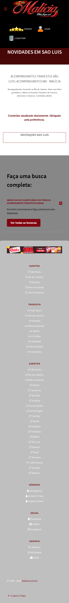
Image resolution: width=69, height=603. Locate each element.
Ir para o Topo (18, 595)
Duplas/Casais (35, 501)
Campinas (36, 351)
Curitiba (36, 336)
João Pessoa (36, 462)
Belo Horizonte (36, 287)
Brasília (36, 282)
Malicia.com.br (30, 580)
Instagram (35, 529)
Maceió (36, 447)
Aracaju (36, 467)
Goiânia (36, 400)
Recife (36, 331)
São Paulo (35, 271)
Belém (36, 436)
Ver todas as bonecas (24, 223)
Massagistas (35, 490)
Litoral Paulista (36, 292)
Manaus (36, 472)
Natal (36, 452)
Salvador (36, 341)
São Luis (35, 441)
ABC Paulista (36, 346)
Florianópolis (36, 405)
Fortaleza (36, 431)
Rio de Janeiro (35, 277)
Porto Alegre (36, 410)
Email (36, 557)
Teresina (36, 457)
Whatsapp (35, 552)
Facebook (36, 519)
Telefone (36, 547)
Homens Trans (35, 495)
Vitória (35, 385)
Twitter (36, 524)
